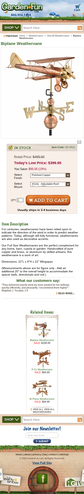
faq (45, 454)
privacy (36, 454)
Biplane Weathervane (42, 340)
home (19, 454)
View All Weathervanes (58, 35)
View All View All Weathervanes (43, 410)
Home (22, 35)
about (27, 454)
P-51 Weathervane (42, 369)
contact (53, 454)
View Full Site (42, 463)
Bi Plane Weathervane (42, 399)
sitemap (64, 454)
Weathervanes (36, 35)
